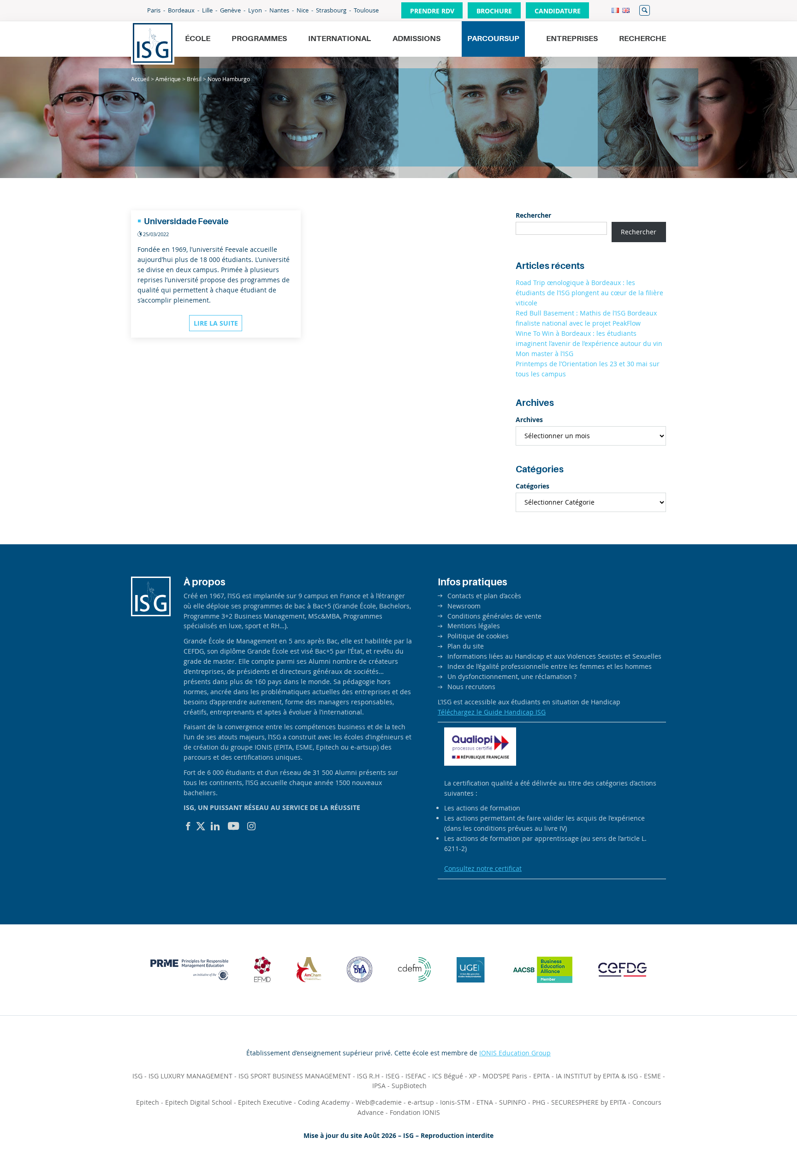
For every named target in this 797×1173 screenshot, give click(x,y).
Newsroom (464, 605)
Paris (154, 10)
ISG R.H (368, 1076)
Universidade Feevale (186, 221)
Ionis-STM (455, 1102)
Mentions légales (473, 625)
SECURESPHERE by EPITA (588, 1102)
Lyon (255, 10)
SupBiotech (409, 1085)
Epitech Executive (265, 1102)
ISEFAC (415, 1076)
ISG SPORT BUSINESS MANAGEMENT (294, 1076)
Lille (207, 10)
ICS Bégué (447, 1076)
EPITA (541, 1076)
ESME (652, 1076)
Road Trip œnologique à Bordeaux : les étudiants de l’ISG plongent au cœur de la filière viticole (589, 292)
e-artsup (421, 1102)
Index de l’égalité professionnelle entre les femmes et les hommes (549, 666)
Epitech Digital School (198, 1102)
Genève (230, 10)
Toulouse (366, 10)
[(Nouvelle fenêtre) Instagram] (251, 826)
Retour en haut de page (758, 1143)
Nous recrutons (471, 686)
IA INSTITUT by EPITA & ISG (597, 1076)
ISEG (392, 1076)
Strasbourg (331, 10)
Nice (303, 10)
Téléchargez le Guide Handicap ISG (492, 712)
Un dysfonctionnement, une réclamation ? (512, 676)
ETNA (484, 1102)
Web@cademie (379, 1102)
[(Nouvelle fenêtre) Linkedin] (215, 826)
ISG (137, 1076)
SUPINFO (512, 1102)
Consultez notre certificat (483, 868)
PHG (538, 1102)
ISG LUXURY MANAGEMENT (190, 1076)
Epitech (147, 1102)
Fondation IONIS (415, 1112)
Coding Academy (324, 1102)
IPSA (379, 1085)
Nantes (279, 10)
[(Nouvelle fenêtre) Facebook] (188, 826)
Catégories (532, 486)
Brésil (194, 79)
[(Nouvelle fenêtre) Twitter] (201, 826)
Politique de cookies (478, 635)
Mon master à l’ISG (544, 353)
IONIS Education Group (515, 1052)
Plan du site (465, 646)
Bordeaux (181, 10)
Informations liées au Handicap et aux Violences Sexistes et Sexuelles (554, 656)
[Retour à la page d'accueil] (152, 43)
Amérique (168, 79)
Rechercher (644, 10)
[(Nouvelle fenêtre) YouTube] (233, 826)
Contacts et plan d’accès (484, 595)
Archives (529, 419)
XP (472, 1076)
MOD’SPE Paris (504, 1076)
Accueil (140, 79)
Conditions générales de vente (494, 616)
